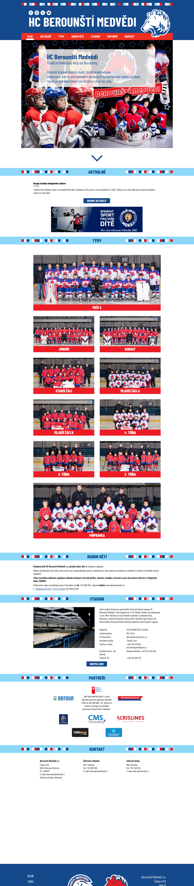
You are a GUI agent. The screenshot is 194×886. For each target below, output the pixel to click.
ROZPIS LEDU (97, 664)
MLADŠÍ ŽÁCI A (130, 391)
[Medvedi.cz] (155, 23)
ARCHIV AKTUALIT (97, 200)
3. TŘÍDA (64, 474)
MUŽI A (97, 307)
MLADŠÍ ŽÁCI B (63, 432)
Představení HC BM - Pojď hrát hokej (50, 588)
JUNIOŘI (64, 349)
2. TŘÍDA (130, 474)
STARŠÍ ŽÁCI (64, 391)
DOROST (130, 349)
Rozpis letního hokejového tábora (49, 183)
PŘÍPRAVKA (97, 535)
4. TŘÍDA (130, 432)
